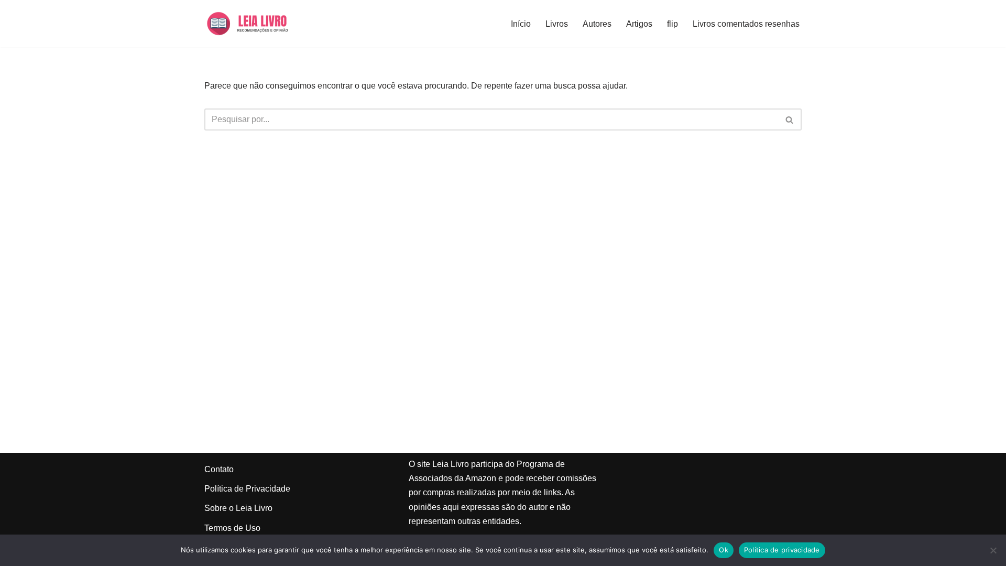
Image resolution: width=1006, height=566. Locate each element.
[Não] (993, 550)
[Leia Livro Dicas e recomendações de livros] (257, 23)
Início (521, 23)
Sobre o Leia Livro (238, 508)
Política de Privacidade (247, 488)
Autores (597, 23)
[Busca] (790, 119)
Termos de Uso (232, 528)
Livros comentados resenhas (746, 23)
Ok (723, 550)
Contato (219, 469)
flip (672, 23)
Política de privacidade (782, 550)
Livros (556, 23)
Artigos (639, 23)
